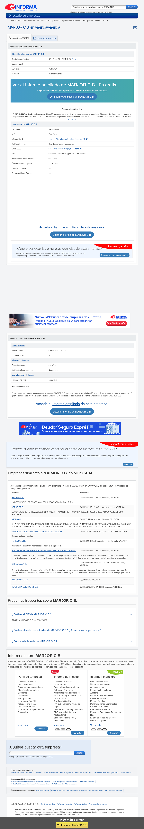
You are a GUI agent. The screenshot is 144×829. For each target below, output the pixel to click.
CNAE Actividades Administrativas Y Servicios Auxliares (30, 784)
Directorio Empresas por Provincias (66, 20)
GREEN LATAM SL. (19, 564)
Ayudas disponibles (66, 772)
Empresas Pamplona (96, 790)
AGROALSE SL (18, 507)
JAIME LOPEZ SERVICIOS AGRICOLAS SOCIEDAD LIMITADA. (37, 531)
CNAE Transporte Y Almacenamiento (64, 781)
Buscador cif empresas (34, 772)
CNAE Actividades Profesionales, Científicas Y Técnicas (30, 781)
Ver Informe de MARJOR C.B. (72, 825)
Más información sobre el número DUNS (72, 139)
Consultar (41, 728)
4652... (52, 139)
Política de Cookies (80, 804)
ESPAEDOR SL (18, 497)
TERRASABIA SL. (19, 541)
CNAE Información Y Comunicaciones (64, 784)
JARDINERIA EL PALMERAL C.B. (25, 587)
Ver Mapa (75, 59)
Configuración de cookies (98, 804)
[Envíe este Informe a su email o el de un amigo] (135, 28)
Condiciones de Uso (48, 804)
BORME (115, 772)
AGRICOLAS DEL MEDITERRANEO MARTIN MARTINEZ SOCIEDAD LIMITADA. (44, 550)
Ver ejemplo (23, 725)
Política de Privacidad (64, 804)
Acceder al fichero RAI (83, 772)
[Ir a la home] (21, 6)
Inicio (19, 20)
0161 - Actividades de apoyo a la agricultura (66, 148)
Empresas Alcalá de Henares (77, 790)
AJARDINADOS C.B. (20, 579)
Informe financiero (17, 772)
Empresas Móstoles (58, 790)
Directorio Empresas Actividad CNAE (37, 20)
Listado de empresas (51, 772)
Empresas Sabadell (42, 790)
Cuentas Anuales (125, 772)
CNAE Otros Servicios (86, 781)
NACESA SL (16, 519)
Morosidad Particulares (102, 772)
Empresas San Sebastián (113, 790)
